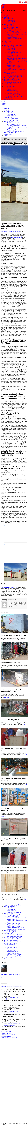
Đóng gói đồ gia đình (12, 37)
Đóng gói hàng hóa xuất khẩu (14, 30)
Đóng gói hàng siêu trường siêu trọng (16, 69)
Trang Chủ (6, 16)
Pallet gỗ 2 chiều (11, 20)
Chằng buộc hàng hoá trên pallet (15, 76)
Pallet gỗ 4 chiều (11, 21)
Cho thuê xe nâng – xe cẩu (10, 83)
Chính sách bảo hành (6, 1032)
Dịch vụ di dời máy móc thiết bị (11, 79)
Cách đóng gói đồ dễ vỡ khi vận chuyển (17, 33)
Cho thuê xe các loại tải (9, 85)
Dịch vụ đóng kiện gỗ (12, 25)
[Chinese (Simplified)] (26, 2)
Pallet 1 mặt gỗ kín (11, 23)
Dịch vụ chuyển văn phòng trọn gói (12, 82)
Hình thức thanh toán (6, 1036)
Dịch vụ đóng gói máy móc (13, 31)
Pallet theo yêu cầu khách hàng (14, 52)
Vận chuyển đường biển (13, 93)
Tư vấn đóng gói (8, 97)
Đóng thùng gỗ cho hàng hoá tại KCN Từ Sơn (10, 974)
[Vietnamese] (20, 2)
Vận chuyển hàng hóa (9, 86)
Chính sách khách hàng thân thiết (9, 1037)
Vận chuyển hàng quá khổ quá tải (15, 96)
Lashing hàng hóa (8, 73)
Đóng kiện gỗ (4, 231)
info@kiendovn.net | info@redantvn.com (11, 998)
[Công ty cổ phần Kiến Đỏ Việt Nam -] (3, 8)
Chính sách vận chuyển (6, 1033)
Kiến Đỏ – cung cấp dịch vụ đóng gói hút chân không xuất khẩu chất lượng (13, 690)
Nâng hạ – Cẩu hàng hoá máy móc (12, 78)
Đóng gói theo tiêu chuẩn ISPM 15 (15, 38)
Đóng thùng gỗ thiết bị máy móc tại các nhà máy (11, 986)
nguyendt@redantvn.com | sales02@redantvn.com (12, 1024)
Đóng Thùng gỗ (12, 231)
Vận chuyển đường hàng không (14, 95)
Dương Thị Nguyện (8, 600)
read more (23, 639)
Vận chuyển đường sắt (12, 92)
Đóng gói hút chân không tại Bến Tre (10, 720)
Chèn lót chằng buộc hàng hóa (14, 75)
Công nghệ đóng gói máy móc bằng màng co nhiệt (14, 867)
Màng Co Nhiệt (7, 41)
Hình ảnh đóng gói (8, 99)
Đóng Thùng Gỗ (8, 24)
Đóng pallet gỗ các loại (9, 46)
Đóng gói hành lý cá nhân (13, 63)
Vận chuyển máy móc (12, 87)
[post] (4, 971)
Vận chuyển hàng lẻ (12, 90)
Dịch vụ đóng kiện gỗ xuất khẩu (9, 587)
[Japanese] (22, 2)
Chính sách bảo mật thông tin (8, 1034)
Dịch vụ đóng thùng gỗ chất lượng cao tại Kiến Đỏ (14, 894)
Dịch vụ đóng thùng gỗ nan (13, 27)
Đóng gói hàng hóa (8, 28)
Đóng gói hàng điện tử (12, 56)
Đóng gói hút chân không (10, 40)
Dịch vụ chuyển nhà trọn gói (11, 80)
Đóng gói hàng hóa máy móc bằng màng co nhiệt (13, 635)
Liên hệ (5, 42)
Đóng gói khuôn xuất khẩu (13, 65)
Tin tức (18, 231)
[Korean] (24, 2)
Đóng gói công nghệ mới (10, 72)
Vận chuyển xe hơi (11, 89)
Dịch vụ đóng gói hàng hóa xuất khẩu (10, 662)
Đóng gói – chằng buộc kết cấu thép (13, 45)
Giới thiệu (6, 17)
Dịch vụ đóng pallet (8, 18)
